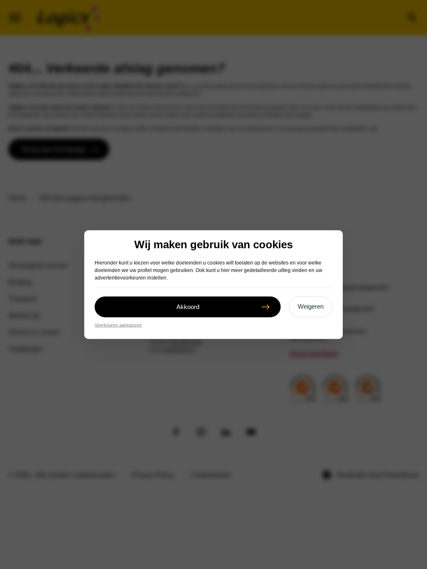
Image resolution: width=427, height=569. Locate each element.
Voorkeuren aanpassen (118, 324)
